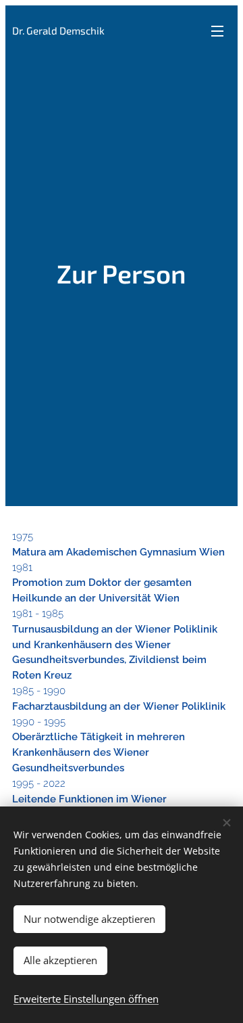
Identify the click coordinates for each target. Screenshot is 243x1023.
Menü (217, 30)
